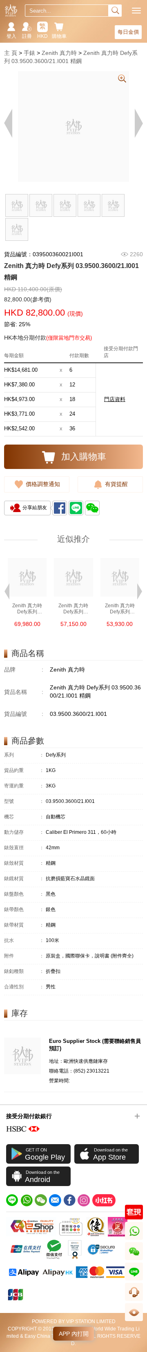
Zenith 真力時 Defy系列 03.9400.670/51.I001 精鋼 (119, 609)
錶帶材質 (24, 925)
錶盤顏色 (24, 894)
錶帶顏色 (24, 909)
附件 (24, 956)
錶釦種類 (24, 971)
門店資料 (114, 399)
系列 (24, 755)
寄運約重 (24, 786)
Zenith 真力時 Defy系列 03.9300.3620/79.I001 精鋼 (27, 609)
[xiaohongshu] (104, 1200)
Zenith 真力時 (59, 53)
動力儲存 (24, 832)
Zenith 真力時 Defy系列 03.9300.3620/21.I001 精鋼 (73, 609)
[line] (12, 1200)
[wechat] (41, 1200)
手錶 (29, 53)
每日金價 (128, 32)
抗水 (24, 940)
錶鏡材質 (24, 878)
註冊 (27, 36)
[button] (7, 591)
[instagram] (84, 1200)
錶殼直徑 (24, 847)
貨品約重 (24, 770)
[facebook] (69, 1200)
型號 (24, 801)
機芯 (24, 817)
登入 (11, 36)
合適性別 (24, 987)
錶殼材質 (24, 863)
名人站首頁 (11, 10)
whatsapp (134, 1239)
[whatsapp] (26, 1200)
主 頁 (10, 53)
